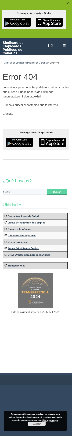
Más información (50, 420)
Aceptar (37, 423)
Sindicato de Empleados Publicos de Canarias (13, 48)
